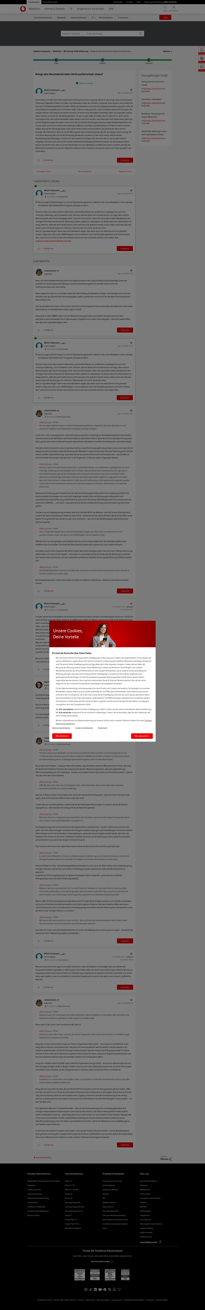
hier (93, 664)
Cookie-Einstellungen (84, 728)
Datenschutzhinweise (61, 728)
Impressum (102, 728)
